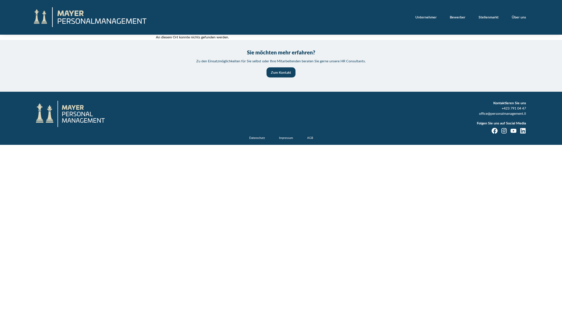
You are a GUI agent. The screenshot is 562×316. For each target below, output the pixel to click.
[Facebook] (495, 131)
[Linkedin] (523, 131)
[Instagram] (504, 131)
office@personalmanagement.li (502, 113)
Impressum (286, 138)
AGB (310, 138)
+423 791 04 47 (514, 108)
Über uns (519, 17)
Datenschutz (257, 138)
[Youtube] (513, 131)
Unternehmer (426, 17)
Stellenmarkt (489, 17)
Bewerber (457, 17)
